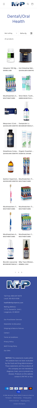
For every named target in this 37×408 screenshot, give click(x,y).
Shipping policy (25, 400)
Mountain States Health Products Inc (18, 395)
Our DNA (7, 350)
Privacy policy (27, 397)
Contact (6, 333)
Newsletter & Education (12, 324)
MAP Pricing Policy (10, 346)
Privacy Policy (9, 342)
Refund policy (18, 397)
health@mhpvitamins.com (13, 303)
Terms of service (14, 400)
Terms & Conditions (11, 337)
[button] (4, 4)
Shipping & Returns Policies (14, 328)
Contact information (19, 403)
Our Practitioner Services (13, 319)
